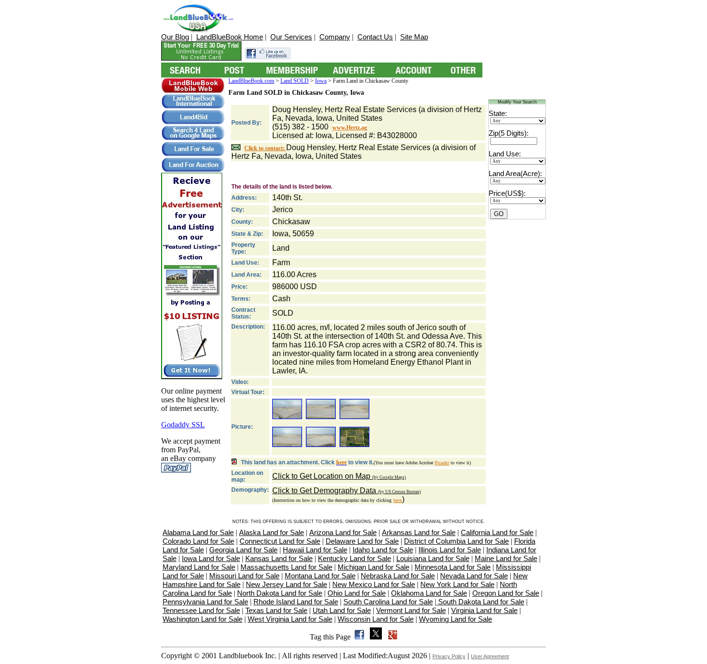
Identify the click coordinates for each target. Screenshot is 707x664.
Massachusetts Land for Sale (286, 567)
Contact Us (375, 37)
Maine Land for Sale (506, 558)
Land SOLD (294, 80)
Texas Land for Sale (276, 610)
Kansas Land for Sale (279, 558)
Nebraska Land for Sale (398, 576)
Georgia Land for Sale (243, 550)
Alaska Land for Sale (271, 532)
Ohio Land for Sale (357, 593)
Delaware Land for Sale (362, 541)
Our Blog (175, 37)
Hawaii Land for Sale (315, 550)
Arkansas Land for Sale (418, 532)
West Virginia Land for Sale (290, 619)
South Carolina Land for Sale (388, 602)
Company (334, 37)
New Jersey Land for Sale (286, 584)
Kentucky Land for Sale (354, 558)
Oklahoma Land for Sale (429, 593)
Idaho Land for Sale (383, 550)
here (397, 500)
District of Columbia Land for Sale (456, 541)
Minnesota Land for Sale (453, 567)
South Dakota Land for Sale (480, 602)
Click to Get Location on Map (339, 476)
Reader (442, 462)
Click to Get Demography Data (346, 490)
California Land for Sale (497, 532)
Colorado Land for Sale (198, 541)
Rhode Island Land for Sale (295, 602)
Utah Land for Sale (342, 610)
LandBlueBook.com (251, 80)
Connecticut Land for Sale (280, 541)
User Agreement (490, 656)
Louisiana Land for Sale (432, 558)
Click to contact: (265, 148)
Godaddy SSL (183, 425)
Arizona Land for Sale (343, 532)
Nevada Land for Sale (474, 576)
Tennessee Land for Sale (201, 610)
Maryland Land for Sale (199, 567)
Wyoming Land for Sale (455, 619)
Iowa (321, 80)
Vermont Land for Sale (411, 610)
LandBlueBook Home (229, 37)
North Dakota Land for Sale (279, 593)
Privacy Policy (449, 656)
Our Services (291, 37)
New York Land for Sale (457, 584)
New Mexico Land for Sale (373, 584)
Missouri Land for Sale (244, 576)
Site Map (414, 37)
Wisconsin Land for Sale (376, 619)
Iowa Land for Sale (211, 558)
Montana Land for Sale (320, 576)
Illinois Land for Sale (449, 550)
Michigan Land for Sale (373, 567)
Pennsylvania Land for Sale (205, 602)
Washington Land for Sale (202, 619)
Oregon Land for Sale (505, 593)
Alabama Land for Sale (198, 532)
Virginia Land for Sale (484, 610)
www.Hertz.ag (349, 127)
